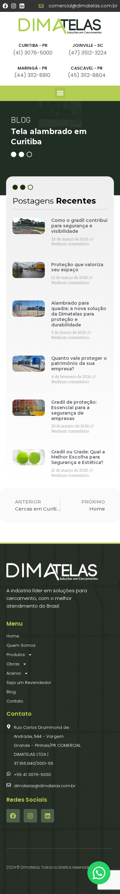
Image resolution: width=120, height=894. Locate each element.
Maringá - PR (32, 68)
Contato (14, 701)
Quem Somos (21, 645)
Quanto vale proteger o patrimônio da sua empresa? (79, 363)
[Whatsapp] (98, 872)
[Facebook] (5, 6)
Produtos (15, 655)
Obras (13, 664)
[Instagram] (13, 6)
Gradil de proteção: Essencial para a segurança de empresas (74, 410)
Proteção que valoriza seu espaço (77, 267)
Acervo (13, 673)
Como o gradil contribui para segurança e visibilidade (79, 225)
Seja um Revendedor (28, 682)
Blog (11, 692)
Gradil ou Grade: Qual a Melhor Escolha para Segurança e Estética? (78, 457)
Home (12, 636)
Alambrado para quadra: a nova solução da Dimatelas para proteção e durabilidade (78, 313)
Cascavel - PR (86, 68)
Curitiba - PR (33, 45)
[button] (60, 93)
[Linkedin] (22, 6)
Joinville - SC (87, 45)
